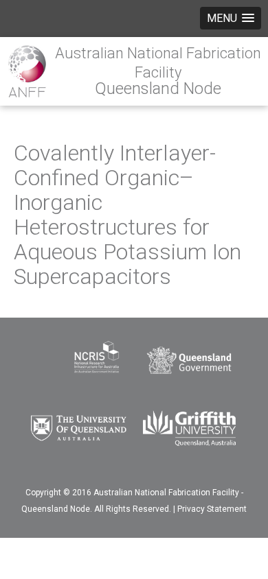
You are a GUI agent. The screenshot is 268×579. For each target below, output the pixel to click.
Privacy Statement (212, 509)
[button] (230, 18)
